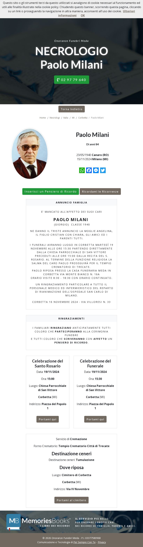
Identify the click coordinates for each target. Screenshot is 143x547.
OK (83, 15)
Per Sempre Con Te (84, 542)
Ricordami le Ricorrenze (100, 191)
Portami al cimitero (71, 500)
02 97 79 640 (73, 80)
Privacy (102, 542)
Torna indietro (71, 109)
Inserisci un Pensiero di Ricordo (51, 191)
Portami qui (48, 419)
